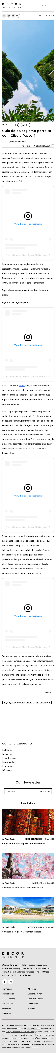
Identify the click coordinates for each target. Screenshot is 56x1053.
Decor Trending (9, 758)
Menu (44, 6)
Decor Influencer (18, 141)
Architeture (7, 750)
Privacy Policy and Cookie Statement (20, 1032)
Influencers (7, 770)
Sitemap (31, 1008)
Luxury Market (8, 762)
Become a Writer (35, 994)
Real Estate (7, 766)
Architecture (7, 989)
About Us (32, 989)
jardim (22, 385)
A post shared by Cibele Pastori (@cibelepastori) (28, 255)
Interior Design (8, 754)
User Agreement (33, 1029)
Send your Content (35, 999)
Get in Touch (33, 1004)
